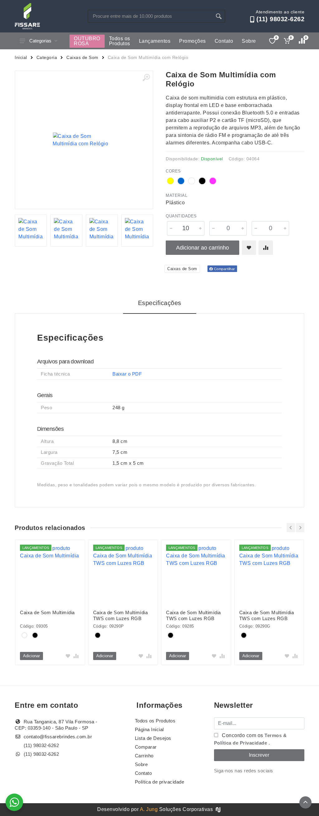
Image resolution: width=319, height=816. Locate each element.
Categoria (46, 57)
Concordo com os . (250, 739)
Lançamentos (155, 41)
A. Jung (149, 809)
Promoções (192, 41)
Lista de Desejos (153, 738)
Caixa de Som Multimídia (47, 612)
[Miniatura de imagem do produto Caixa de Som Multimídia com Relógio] (31, 230)
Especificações (159, 302)
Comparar (146, 747)
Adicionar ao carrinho (202, 248)
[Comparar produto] (266, 247)
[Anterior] (291, 527)
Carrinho (144, 755)
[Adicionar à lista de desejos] (249, 247)
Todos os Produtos (119, 41)
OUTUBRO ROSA (87, 41)
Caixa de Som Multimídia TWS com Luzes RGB (120, 615)
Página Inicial (149, 729)
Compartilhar (224, 269)
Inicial (21, 57)
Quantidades (181, 216)
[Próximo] (300, 527)
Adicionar (31, 655)
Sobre (249, 41)
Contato (224, 41)
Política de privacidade (159, 781)
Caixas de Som (82, 57)
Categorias (40, 40)
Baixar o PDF (127, 373)
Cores (173, 171)
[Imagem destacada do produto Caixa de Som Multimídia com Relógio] (83, 139)
